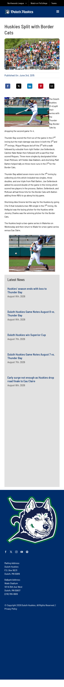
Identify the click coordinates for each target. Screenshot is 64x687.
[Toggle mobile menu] (58, 11)
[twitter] (11, 552)
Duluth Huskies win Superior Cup (26, 335)
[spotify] (27, 552)
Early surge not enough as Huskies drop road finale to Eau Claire (30, 379)
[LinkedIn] (29, 86)
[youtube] (22, 552)
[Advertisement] (29, 425)
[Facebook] (7, 86)
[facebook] (5, 552)
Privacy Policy (10, 608)
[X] (18, 86)
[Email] (52, 86)
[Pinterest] (41, 86)
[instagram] (16, 552)
